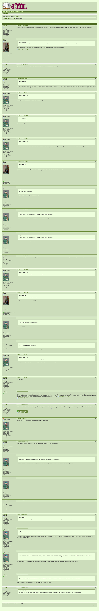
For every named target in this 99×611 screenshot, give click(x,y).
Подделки (13, 18)
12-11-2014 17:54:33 (24, 255)
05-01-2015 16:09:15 (24, 441)
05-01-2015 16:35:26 (24, 454)
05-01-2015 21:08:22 (24, 587)
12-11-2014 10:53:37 (24, 39)
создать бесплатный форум (91, 605)
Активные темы (5, 13)
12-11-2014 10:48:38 (24, 25)
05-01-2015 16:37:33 (24, 477)
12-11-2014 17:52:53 (24, 209)
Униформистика (7, 18)
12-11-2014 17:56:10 (24, 269)
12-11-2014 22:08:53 (24, 377)
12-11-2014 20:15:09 (24, 340)
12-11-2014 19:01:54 (24, 292)
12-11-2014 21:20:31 (24, 354)
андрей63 (5, 25)
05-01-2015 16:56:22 (24, 514)
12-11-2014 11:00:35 (24, 64)
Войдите (9, 16)
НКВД (4, 39)
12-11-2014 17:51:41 (24, 186)
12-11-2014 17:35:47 (24, 92)
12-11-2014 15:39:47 (24, 78)
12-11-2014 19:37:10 (24, 317)
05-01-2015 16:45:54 (24, 500)
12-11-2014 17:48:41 (24, 161)
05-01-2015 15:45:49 (24, 418)
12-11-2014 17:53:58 (24, 232)
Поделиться (19, 25)
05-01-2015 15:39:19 (24, 404)
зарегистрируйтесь (16, 16)
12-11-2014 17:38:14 (24, 138)
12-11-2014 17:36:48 (24, 115)
